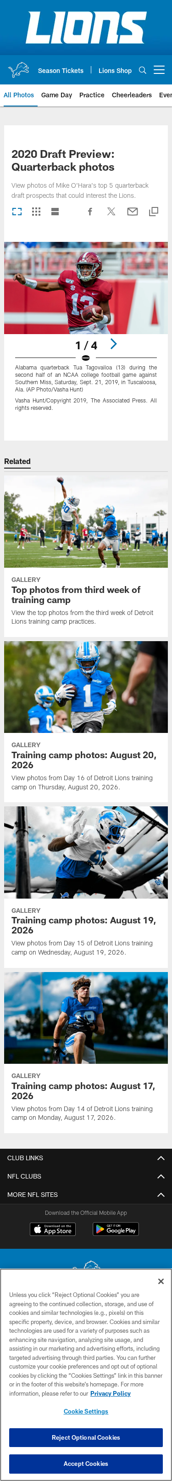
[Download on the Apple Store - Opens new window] (53, 1230)
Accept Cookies (86, 1463)
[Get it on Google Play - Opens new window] (116, 1234)
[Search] (142, 70)
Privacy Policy (110, 1393)
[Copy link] (154, 212)
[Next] (113, 343)
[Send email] (132, 216)
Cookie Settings (86, 1411)
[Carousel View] (17, 212)
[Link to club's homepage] (18, 66)
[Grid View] (36, 212)
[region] (86, 1375)
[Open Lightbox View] (86, 332)
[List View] (55, 212)
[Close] (161, 1281)
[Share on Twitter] (111, 216)
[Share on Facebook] (90, 216)
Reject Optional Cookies (86, 1437)
